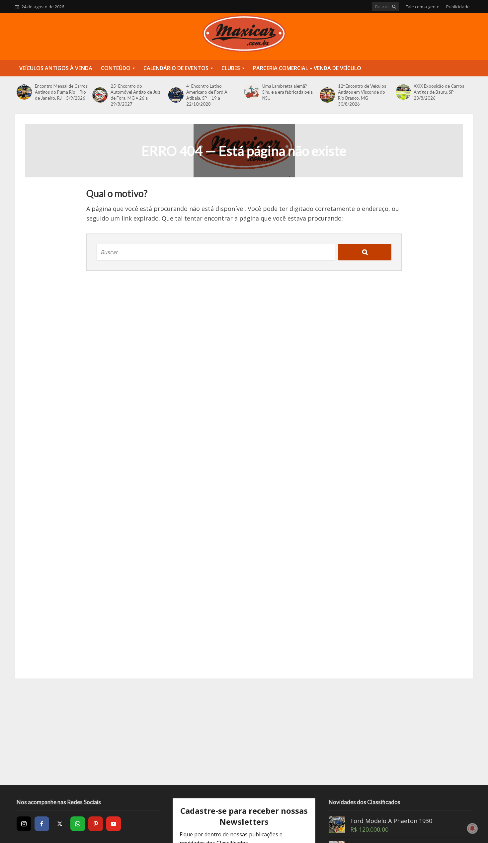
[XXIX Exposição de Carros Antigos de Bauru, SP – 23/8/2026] (403, 92)
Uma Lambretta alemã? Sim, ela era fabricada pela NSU (287, 92)
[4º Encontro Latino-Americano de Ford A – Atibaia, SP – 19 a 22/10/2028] (175, 95)
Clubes (230, 68)
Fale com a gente (423, 7)
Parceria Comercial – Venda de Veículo (307, 68)
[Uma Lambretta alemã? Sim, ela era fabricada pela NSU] (251, 92)
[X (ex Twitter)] (59, 823)
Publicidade (458, 7)
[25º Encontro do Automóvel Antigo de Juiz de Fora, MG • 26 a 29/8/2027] (99, 95)
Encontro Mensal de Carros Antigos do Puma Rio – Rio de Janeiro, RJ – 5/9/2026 (61, 92)
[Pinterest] (95, 823)
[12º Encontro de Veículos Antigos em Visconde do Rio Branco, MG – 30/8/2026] (327, 95)
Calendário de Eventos (175, 68)
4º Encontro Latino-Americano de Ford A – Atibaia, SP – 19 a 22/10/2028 (208, 95)
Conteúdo (115, 68)
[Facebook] (42, 823)
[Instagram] (24, 823)
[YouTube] (113, 823)
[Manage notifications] (472, 828)
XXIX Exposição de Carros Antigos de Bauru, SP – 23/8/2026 (439, 92)
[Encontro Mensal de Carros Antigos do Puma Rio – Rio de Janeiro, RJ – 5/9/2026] (24, 92)
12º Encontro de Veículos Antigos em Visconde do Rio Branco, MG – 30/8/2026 (362, 95)
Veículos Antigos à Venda (55, 68)
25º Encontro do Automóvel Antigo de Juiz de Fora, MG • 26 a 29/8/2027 (135, 95)
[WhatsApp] (77, 823)
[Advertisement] (244, 731)
